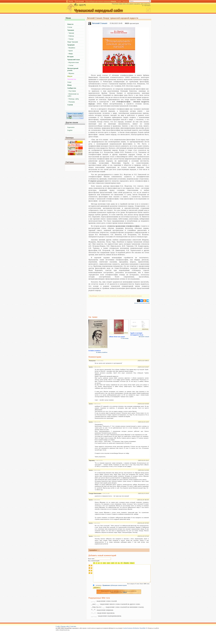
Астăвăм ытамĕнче (101, 352)
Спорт (69, 82)
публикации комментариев (115, 585)
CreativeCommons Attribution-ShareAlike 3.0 (135, 628)
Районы (71, 36)
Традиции (71, 45)
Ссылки (70, 105)
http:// (132, 563)
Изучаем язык (74, 62)
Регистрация (79, 1)
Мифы (71, 54)
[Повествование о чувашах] (71, 143)
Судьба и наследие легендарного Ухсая (136, 334)
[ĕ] (91, 568)
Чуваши (71, 33)
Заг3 (112, 563)
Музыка (71, 73)
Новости (70, 24)
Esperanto (125, 1)
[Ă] (89, 566)
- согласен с (111, 585)
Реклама (72, 102)
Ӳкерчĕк (126, 563)
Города (71, 39)
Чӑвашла (113, 1)
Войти (71, 1)
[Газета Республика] (71, 155)
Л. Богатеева (124, 338)
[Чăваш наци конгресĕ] (79, 149)
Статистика (73, 626)
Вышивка (72, 48)
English (119, 1)
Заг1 (104, 563)
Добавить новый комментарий (141, 303)
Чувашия (70, 30)
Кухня (71, 51)
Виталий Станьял (144, 336)
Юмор (69, 85)
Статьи (69, 27)
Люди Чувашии (72, 42)
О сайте (58, 626)
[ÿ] (91, 573)
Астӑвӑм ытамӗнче (95, 351)
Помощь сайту (74, 99)
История (70, 57)
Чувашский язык (73, 59)
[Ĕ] (89, 568)
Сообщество (71, 88)
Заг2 (108, 563)
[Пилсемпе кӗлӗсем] (71, 149)
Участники (72, 91)
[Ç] (89, 571)
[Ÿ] (89, 573)
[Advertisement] (119, 308)
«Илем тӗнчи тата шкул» (117, 337)
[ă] (91, 566)
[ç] (91, 571)
